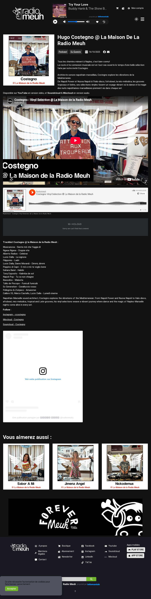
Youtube (113, 546)
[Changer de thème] (136, 19)
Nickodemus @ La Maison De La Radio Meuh (124, 466)
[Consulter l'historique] (104, 22)
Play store (138, 549)
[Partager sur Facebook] (104, 52)
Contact (42, 559)
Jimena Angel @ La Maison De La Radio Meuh (75, 466)
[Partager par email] (108, 52)
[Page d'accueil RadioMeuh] (28, 13)
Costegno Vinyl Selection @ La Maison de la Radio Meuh (31, 213)
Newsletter (67, 557)
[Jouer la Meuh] (55, 22)
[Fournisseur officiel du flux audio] (103, 16)
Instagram (90, 551)
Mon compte (138, 8)
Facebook (89, 546)
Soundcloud (114, 551)
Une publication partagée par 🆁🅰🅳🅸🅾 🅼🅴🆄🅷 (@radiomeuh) (42, 417)
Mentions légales (42, 552)
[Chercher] (91, 579)
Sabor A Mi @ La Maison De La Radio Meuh (26, 466)
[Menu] (142, 19)
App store (137, 555)
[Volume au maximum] (87, 21)
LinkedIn (89, 557)
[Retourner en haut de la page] (75, 591)
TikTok (88, 562)
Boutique (66, 546)
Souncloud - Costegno (14, 324)
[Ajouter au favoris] (97, 22)
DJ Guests (76, 52)
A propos (43, 546)
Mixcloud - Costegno (13, 319)
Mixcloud (113, 557)
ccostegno (20, 314)
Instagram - (9, 314)
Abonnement (68, 551)
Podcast (63, 52)
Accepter (11, 589)
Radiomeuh (7, 213)
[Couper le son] (64, 21)
